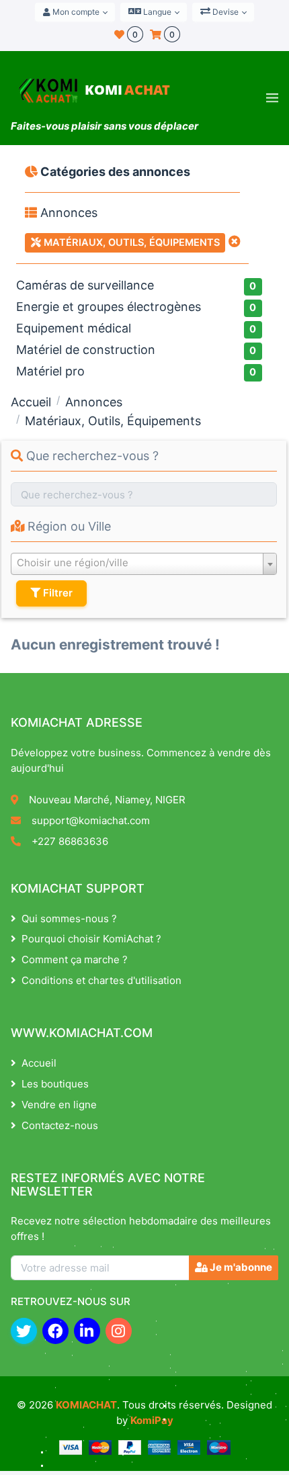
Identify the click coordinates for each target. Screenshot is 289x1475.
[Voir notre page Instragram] (119, 1331)
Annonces (67, 213)
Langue (156, 12)
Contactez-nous (60, 1125)
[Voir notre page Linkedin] (87, 1331)
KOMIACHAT (86, 1404)
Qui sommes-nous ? (69, 918)
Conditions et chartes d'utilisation (101, 980)
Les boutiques (55, 1083)
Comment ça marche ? (75, 959)
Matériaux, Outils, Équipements (130, 242)
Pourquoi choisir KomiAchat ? (91, 938)
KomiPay (151, 1420)
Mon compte (74, 12)
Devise (224, 12)
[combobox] (144, 564)
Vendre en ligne (59, 1104)
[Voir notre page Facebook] (55, 1331)
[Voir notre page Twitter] (24, 1331)
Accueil (31, 402)
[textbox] (143, 562)
